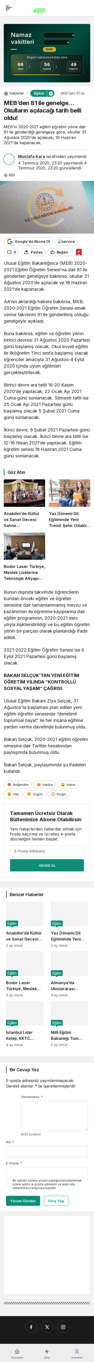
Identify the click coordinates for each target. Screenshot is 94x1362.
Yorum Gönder (23, 1201)
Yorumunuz (32, 1097)
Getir (49, 49)
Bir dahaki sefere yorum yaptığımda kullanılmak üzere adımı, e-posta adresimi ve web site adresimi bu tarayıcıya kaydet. (47, 1184)
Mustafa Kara (31, 156)
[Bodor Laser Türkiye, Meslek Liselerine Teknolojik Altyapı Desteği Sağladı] (24, 556)
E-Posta (14, 1163)
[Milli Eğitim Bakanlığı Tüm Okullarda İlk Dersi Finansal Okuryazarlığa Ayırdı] (69, 1024)
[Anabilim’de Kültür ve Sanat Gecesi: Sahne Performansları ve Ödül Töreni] (24, 504)
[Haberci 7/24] (33, 7)
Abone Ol (47, 865)
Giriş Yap (56, 1201)
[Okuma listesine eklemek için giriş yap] (79, 252)
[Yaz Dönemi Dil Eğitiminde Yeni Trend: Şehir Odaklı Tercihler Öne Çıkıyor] (69, 504)
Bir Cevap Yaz (24, 1069)
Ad (10, 1142)
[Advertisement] (50, 1254)
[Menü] (9, 8)
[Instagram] (63, 1327)
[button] (50, 93)
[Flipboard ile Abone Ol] (66, 242)
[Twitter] (47, 1327)
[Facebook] (31, 1327)
